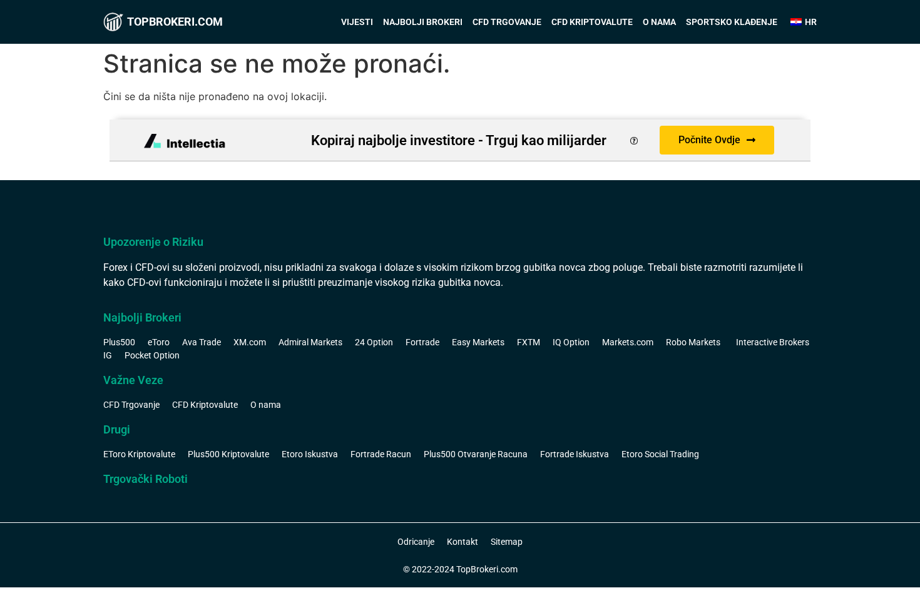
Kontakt (462, 542)
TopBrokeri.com (175, 21)
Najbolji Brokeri (423, 22)
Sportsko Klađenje (731, 22)
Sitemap (507, 542)
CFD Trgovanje (507, 22)
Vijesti (357, 22)
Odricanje (415, 542)
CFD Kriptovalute (592, 22)
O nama (659, 22)
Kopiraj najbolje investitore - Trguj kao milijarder (458, 140)
